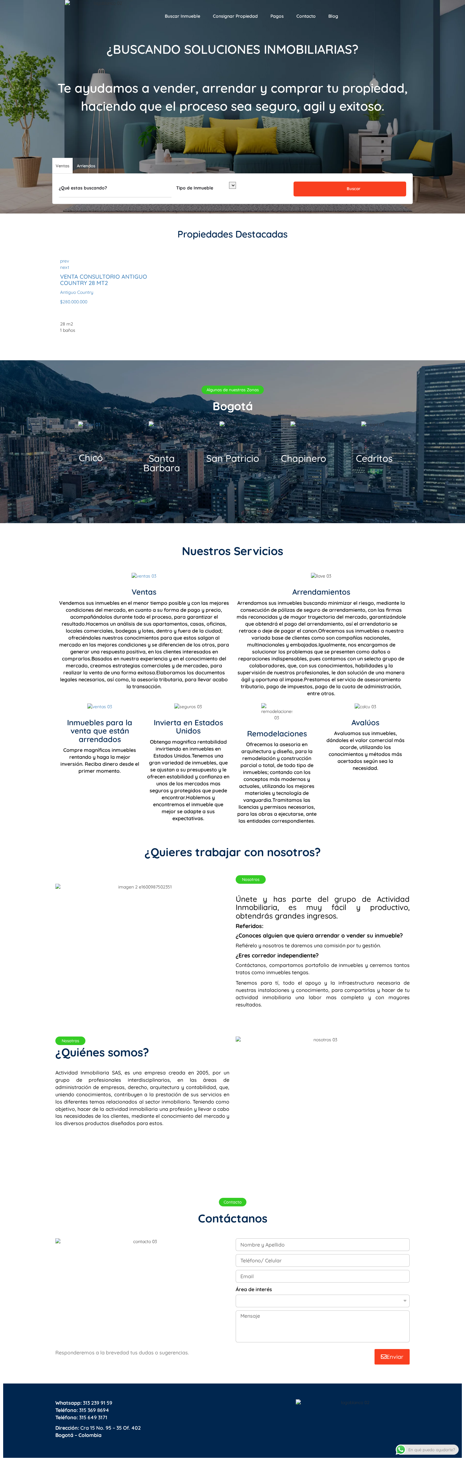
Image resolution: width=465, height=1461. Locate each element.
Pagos (277, 16)
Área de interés (254, 1289)
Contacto (306, 16)
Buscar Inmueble (182, 16)
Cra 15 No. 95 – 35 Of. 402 (98, 1428)
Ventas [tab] (62, 165)
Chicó (91, 458)
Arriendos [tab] (86, 165)
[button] (233, 390)
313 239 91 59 (83, 1403)
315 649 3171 (81, 1417)
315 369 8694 (82, 1410)
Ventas (144, 592)
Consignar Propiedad (235, 16)
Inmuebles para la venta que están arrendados (99, 731)
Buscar (352, 188)
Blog (333, 16)
